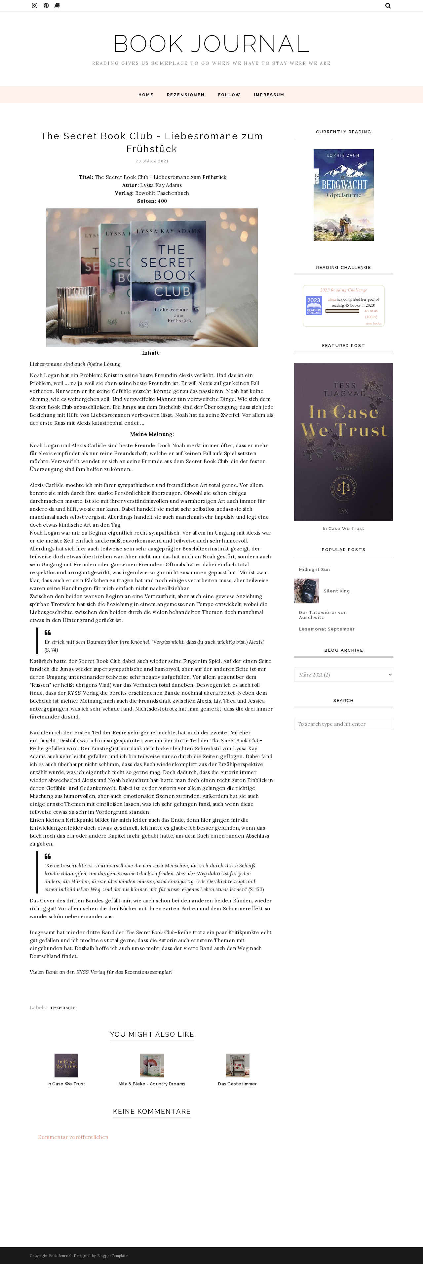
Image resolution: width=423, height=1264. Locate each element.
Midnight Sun (314, 569)
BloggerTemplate (112, 1255)
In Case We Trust (344, 528)
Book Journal (212, 43)
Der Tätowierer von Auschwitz (323, 615)
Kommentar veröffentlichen (73, 1137)
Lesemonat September (327, 629)
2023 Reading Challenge (343, 290)
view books (373, 323)
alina (332, 299)
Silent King (337, 590)
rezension (63, 1007)
